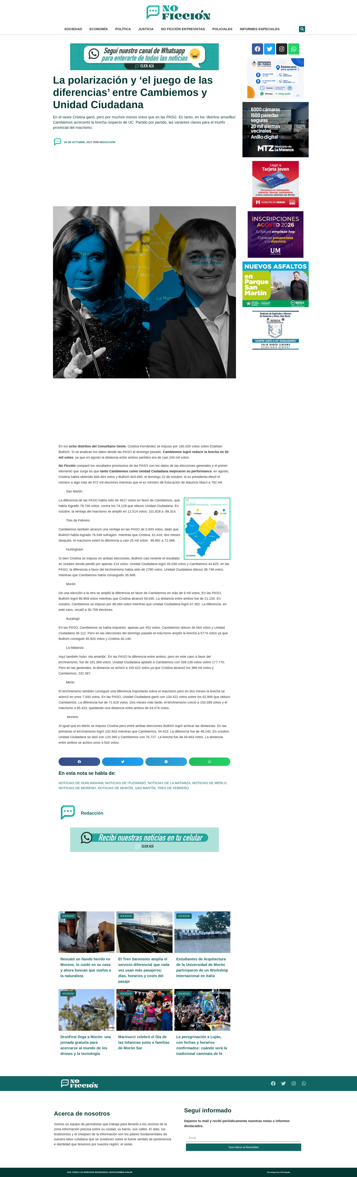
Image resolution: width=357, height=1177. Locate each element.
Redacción (107, 142)
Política (123, 29)
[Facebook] (257, 49)
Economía (98, 29)
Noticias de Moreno (77, 788)
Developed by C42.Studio (278, 1172)
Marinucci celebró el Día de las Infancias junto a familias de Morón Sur (143, 1042)
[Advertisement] (144, 176)
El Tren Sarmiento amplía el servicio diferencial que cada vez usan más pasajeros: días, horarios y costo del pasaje (143, 970)
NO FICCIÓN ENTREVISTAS (183, 29)
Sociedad (73, 29)
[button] (302, 29)
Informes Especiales (260, 29)
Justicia (146, 29)
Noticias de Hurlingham (81, 783)
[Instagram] (281, 49)
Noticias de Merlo (209, 783)
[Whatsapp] (293, 49)
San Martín (145, 788)
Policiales (222, 29)
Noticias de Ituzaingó (125, 783)
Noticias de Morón (115, 788)
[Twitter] (269, 49)
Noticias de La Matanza (169, 783)
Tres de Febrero (173, 788)
